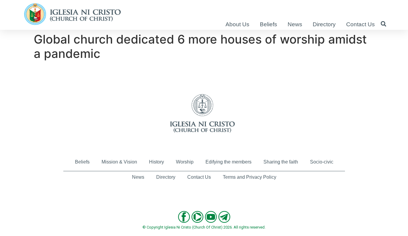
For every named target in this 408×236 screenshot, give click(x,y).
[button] (383, 23)
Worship (185, 161)
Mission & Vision (119, 161)
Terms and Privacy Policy (249, 177)
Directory (324, 24)
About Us (237, 24)
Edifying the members (228, 161)
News (295, 24)
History (156, 161)
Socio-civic (321, 161)
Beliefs (268, 24)
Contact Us (360, 24)
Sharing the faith (280, 161)
